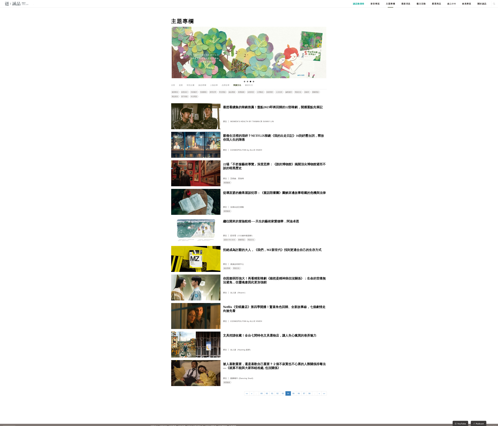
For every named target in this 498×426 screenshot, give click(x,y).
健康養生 (175, 92)
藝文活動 (421, 4)
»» (324, 393)
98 (309, 393)
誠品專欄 (202, 85)
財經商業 (270, 92)
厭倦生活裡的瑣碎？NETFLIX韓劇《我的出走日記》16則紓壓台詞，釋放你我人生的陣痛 (273, 137)
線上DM (451, 4)
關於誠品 (482, 4)
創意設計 (184, 92)
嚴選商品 (436, 4)
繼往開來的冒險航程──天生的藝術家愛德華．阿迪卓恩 (261, 221)
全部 (173, 85)
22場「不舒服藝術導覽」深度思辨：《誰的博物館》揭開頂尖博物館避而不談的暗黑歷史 (274, 166)
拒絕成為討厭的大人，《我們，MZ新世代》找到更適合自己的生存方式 (272, 250)
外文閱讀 (194, 96)
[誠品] (16, 4)
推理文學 (213, 92)
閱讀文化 (237, 85)
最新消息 (405, 4)
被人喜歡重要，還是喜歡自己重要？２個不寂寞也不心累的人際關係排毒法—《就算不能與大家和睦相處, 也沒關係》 (274, 366)
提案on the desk (229, 240)
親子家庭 (184, 96)
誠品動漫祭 (358, 4)
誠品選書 (232, 92)
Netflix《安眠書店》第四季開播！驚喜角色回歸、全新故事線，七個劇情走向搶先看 (274, 308)
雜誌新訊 (175, 96)
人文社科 (279, 92)
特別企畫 (191, 85)
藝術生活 (249, 85)
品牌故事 (226, 85)
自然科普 (251, 92)
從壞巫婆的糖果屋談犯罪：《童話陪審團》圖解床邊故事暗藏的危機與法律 (274, 192)
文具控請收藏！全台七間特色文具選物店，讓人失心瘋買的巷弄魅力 (269, 335)
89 (262, 393)
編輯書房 (288, 92)
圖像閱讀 (315, 92)
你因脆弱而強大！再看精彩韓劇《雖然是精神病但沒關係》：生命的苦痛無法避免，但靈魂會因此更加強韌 (274, 280)
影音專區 (375, 4)
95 (293, 393)
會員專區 (466, 4)
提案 (181, 85)
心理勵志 (260, 92)
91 (272, 393)
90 (267, 393)
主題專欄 (390, 4)
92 (277, 393)
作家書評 (194, 92)
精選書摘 (241, 92)
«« (247, 393)
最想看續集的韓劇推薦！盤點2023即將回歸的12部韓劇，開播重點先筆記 (273, 107)
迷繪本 (306, 92)
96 (299, 393)
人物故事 (214, 85)
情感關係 (203, 92)
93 (283, 393)
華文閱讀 (222, 92)
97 (304, 393)
